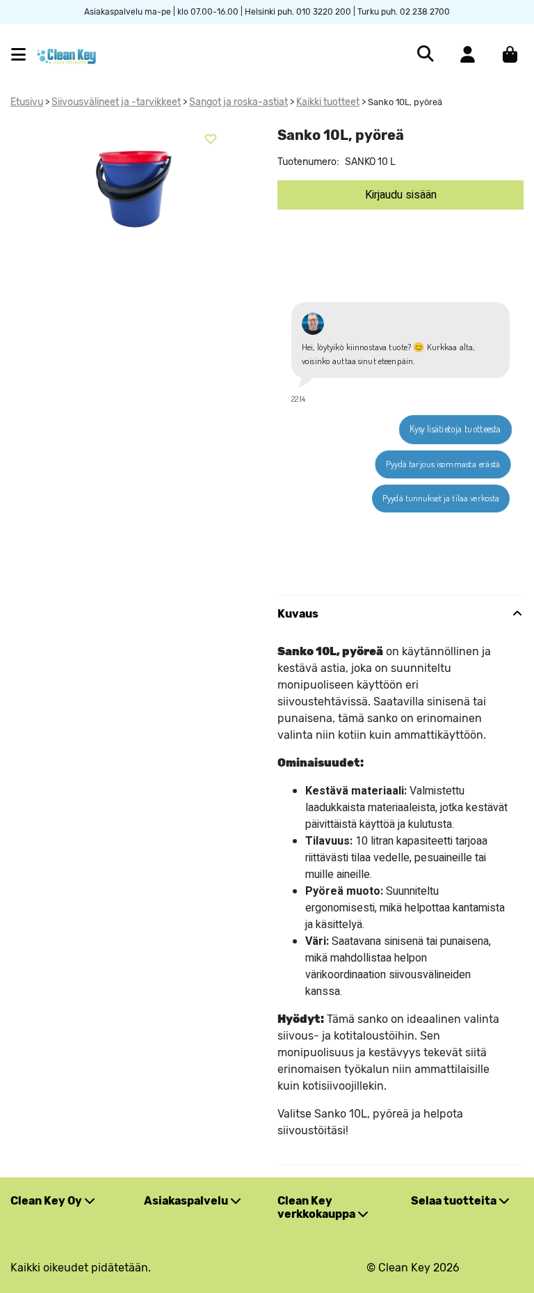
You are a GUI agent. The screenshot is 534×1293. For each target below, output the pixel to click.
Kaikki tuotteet (327, 102)
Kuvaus (297, 613)
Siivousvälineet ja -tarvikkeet (116, 102)
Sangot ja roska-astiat (238, 102)
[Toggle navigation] (24, 54)
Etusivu (26, 102)
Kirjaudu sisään (401, 195)
